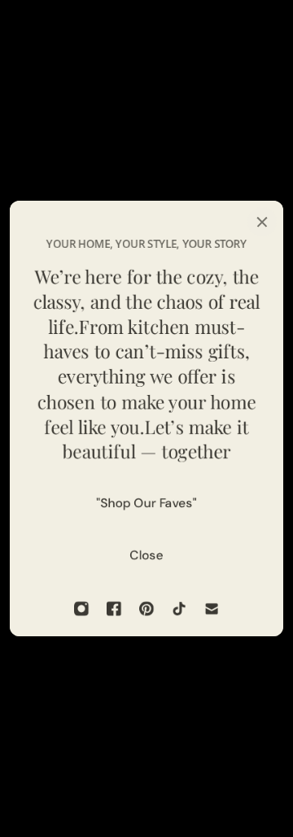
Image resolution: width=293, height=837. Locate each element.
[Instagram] (81, 609)
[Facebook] (114, 609)
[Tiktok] (179, 609)
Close (147, 555)
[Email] (211, 609)
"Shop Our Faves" (147, 503)
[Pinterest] (146, 609)
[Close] (262, 221)
